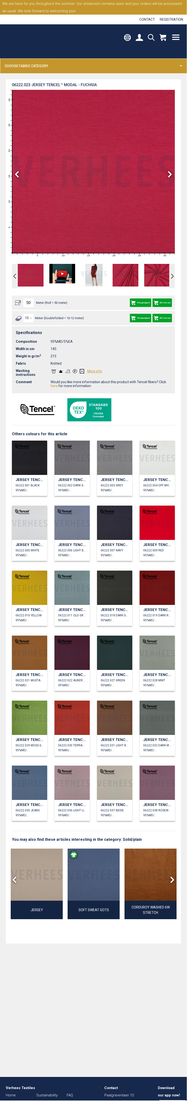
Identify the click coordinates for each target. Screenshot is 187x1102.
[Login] (139, 38)
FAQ (70, 1095)
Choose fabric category (26, 66)
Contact (147, 19)
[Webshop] (163, 38)
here (54, 386)
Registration (171, 19)
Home (11, 1095)
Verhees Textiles (26, 41)
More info (94, 371)
